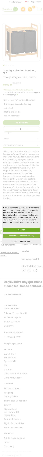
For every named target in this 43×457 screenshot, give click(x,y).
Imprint (15, 241)
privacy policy (11, 217)
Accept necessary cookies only (21, 236)
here (5, 222)
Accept (21, 229)
